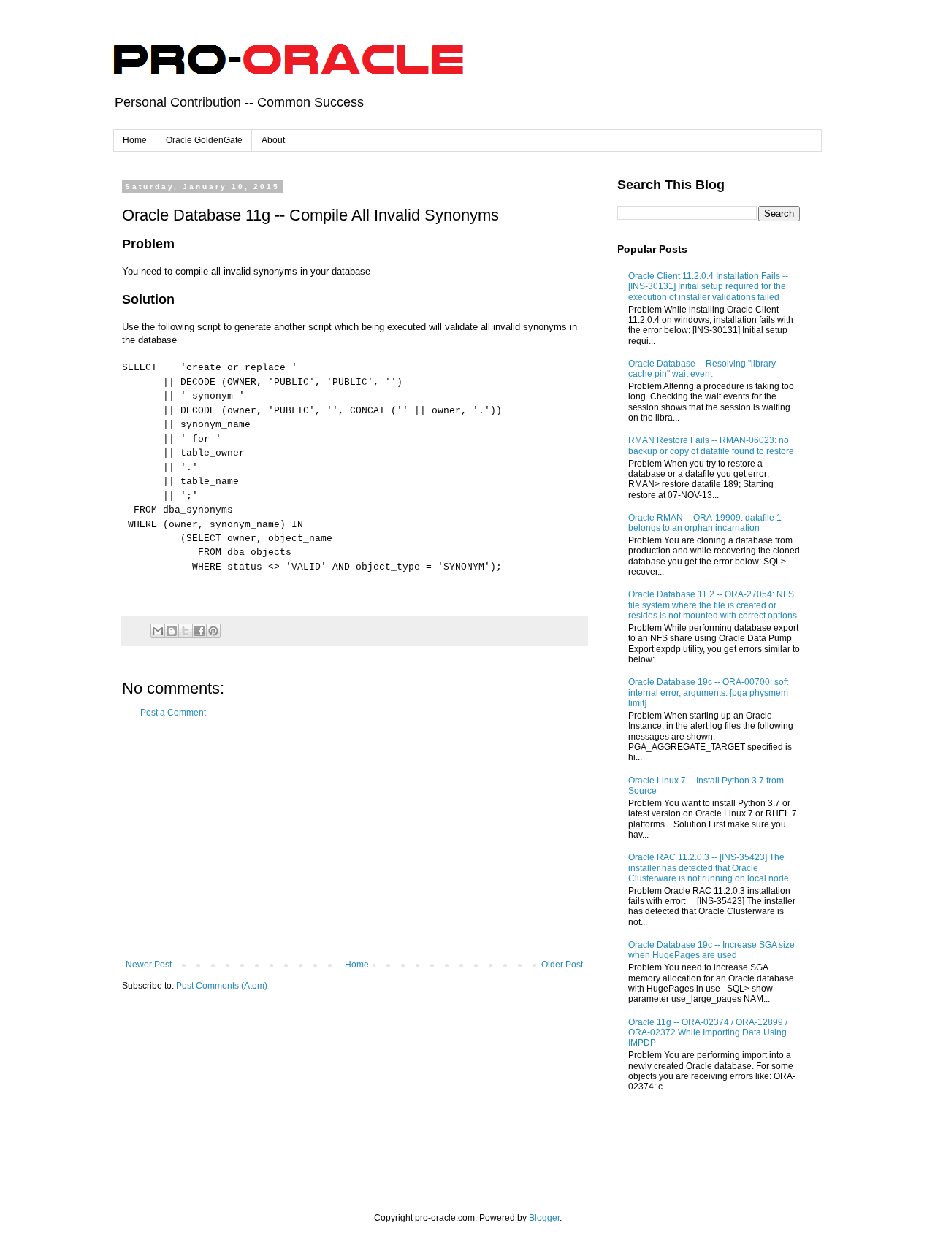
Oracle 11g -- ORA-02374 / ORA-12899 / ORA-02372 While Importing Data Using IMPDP (707, 1033)
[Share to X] (185, 631)
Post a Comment (173, 713)
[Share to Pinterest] (213, 631)
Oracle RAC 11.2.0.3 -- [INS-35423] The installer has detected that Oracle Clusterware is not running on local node (708, 868)
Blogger (544, 1218)
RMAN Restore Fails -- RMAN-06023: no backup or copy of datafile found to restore (711, 445)
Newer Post (149, 964)
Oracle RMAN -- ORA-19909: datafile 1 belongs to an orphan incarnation (705, 523)
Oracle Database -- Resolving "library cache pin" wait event (702, 369)
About (273, 140)
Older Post (562, 964)
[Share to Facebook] (199, 631)
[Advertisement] (354, 839)
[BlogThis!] (171, 631)
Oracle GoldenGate (204, 140)
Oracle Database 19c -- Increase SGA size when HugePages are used (711, 950)
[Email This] (157, 631)
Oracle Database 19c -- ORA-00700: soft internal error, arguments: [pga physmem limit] (708, 692)
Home (135, 140)
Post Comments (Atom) (221, 986)
